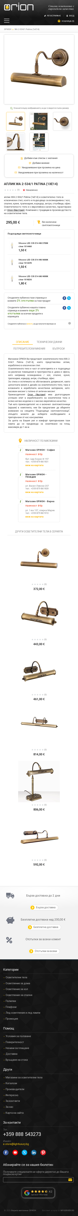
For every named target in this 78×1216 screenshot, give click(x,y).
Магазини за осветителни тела (24, 1077)
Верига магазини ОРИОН (23, 1210)
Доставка (11, 1054)
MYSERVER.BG (67, 1210)
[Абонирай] (70, 1179)
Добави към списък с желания (41, 158)
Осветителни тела (16, 977)
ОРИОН (7, 29)
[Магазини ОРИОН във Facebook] (6, 1152)
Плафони (11, 1007)
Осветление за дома (18, 983)
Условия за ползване (18, 1036)
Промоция (12, 1019)
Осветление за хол (17, 989)
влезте (30, 324)
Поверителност (15, 1042)
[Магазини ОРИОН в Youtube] (15, 1152)
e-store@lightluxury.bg (16, 1144)
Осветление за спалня (19, 995)
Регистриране (54, 16)
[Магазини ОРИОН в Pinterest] (43, 1152)
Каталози (11, 1083)
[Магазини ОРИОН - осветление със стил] (19, 7)
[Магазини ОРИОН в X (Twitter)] (24, 1152)
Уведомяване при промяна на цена (41, 167)
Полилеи (11, 1001)
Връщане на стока (17, 1060)
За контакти (13, 1101)
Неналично (32, 190)
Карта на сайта (15, 1113)
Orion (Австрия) (16, 210)
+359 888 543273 (22, 1134)
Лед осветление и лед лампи (23, 1013)
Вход (71, 16)
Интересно (12, 1095)
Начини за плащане (17, 1048)
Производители (15, 1089)
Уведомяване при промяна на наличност (40, 172)
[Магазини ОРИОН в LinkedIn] (33, 1152)
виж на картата (34, 465)
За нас (9, 1107)
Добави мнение (40, 163)
